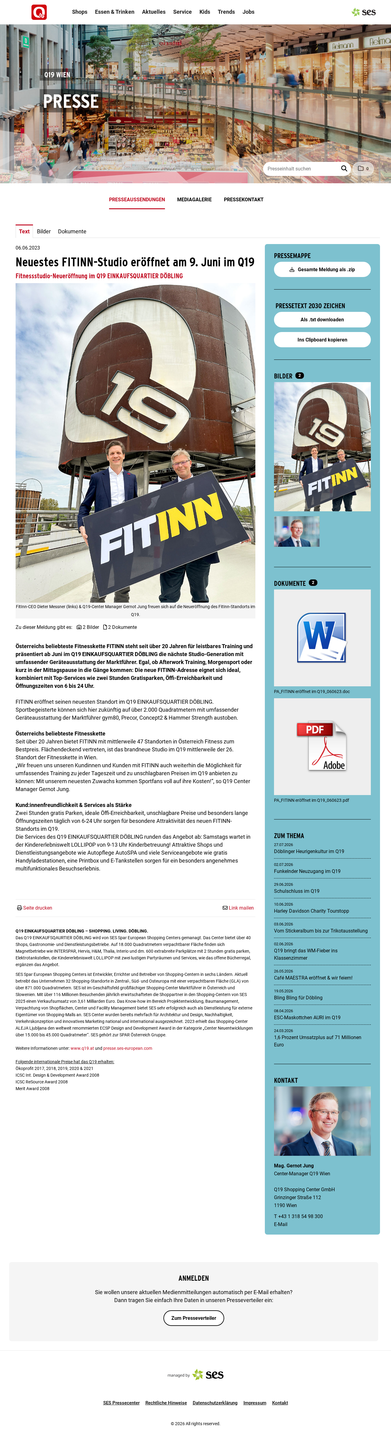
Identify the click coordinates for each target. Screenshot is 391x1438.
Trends (226, 12)
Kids (204, 12)
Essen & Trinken (114, 12)
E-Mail (280, 1224)
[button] (345, 169)
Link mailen (241, 908)
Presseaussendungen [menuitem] (137, 200)
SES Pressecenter (121, 1403)
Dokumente (290, 583)
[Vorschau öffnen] (135, 443)
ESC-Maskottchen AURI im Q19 (307, 1017)
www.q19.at (82, 1048)
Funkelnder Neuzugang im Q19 (307, 871)
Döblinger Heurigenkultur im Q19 (309, 851)
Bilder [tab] (44, 231)
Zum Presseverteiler (193, 1318)
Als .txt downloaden (322, 320)
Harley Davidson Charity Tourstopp (311, 911)
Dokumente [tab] (72, 231)
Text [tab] (24, 231)
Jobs (248, 12)
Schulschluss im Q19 (297, 891)
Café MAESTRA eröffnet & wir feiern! (313, 978)
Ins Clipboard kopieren (322, 340)
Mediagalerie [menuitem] (194, 200)
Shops (79, 12)
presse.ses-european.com (127, 1048)
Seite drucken (37, 908)
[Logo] (39, 12)
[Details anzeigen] (322, 638)
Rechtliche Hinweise (166, 1403)
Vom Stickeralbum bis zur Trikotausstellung (321, 931)
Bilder (284, 376)
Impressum (254, 1403)
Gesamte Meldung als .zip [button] (326, 269)
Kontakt (280, 1403)
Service (182, 12)
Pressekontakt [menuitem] (244, 200)
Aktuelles (154, 12)
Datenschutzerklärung (215, 1403)
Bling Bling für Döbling (298, 998)
